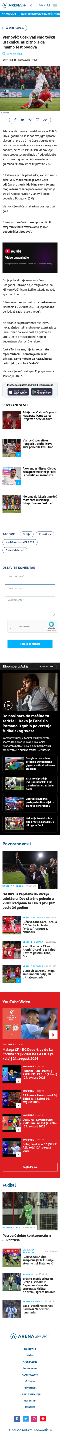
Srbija (26, 534)
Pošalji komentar (30, 644)
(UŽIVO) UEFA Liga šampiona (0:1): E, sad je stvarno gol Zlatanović (38, 1260)
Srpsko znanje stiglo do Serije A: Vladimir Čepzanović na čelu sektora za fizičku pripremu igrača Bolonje (39, 1285)
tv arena (15, 1429)
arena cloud (30, 1361)
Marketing (30, 1400)
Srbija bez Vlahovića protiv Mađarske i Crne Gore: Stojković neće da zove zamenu (40, 416)
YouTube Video (16, 1002)
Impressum (30, 1368)
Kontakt (30, 1407)
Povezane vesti (15, 405)
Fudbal (9, 1185)
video (30, 1355)
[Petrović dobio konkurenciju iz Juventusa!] (30, 1211)
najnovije (30, 1349)
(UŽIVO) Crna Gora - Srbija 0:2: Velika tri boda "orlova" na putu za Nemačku (40, 927)
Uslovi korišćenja (30, 1394)
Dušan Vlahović (15, 550)
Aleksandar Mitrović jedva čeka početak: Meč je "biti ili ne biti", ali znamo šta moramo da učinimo (39, 472)
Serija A (28, 1274)
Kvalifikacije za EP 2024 (20, 542)
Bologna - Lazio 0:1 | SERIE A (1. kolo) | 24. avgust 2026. (40, 1148)
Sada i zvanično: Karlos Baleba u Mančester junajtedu (38, 1309)
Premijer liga (11, 1227)
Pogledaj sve (46, 666)
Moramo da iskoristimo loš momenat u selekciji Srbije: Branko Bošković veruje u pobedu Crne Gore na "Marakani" (40, 500)
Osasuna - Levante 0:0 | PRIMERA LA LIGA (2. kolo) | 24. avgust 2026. (39, 1123)
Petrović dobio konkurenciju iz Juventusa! (26, 1237)
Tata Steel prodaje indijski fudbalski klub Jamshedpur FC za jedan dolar (40, 784)
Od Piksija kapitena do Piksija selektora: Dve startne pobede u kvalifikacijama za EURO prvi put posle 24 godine (28, 901)
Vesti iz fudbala (15, 28)
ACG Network (30, 1374)
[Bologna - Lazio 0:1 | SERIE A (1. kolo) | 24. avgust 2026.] (11, 1147)
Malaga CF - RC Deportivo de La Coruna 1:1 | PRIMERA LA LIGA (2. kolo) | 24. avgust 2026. (28, 1054)
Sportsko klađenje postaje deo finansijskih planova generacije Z (40, 802)
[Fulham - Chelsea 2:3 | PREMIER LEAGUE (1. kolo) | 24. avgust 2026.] (11, 1074)
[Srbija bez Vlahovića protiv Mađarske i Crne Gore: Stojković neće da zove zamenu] (11, 420)
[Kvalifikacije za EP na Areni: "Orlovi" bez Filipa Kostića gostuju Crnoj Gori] (11, 950)
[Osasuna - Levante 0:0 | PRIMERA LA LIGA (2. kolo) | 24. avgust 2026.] (11, 1123)
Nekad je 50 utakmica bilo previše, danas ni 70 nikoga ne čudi (40, 822)
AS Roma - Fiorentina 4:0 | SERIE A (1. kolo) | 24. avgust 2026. (40, 1099)
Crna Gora (45, 534)
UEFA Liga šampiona (29, 1251)
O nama (30, 1381)
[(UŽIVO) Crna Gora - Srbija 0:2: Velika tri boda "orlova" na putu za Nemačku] (11, 925)
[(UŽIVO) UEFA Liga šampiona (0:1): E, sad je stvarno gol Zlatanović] (11, 1258)
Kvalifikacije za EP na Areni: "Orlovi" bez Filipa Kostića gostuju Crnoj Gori (39, 951)
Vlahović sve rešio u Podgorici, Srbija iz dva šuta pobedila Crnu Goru (38, 444)
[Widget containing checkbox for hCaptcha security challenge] (33, 626)
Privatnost (30, 1387)
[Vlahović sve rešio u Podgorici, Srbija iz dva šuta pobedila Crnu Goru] (11, 448)
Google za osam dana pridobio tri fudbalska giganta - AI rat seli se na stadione (40, 764)
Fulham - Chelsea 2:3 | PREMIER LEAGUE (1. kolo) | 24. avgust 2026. (40, 1074)
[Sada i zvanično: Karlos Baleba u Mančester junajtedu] (11, 1309)
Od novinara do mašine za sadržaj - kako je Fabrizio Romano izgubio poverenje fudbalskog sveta (27, 724)
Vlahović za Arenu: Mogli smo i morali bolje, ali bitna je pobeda (39, 974)
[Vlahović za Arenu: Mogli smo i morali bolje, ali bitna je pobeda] (11, 974)
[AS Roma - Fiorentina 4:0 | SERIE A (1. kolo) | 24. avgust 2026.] (11, 1099)
